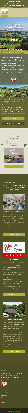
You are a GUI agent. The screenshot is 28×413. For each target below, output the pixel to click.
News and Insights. (14, 189)
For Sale (3, 398)
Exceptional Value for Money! (14, 319)
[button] (2, 145)
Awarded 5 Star (14, 259)
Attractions (4, 400)
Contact (3, 402)
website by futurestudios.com (14, 411)
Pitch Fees (6, 346)
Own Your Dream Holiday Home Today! (14, 211)
